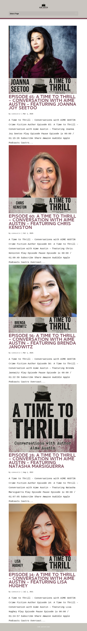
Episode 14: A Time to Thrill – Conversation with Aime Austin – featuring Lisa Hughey (42, 580)
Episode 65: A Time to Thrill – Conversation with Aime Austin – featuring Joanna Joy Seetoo (42, 103)
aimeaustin (16, 114)
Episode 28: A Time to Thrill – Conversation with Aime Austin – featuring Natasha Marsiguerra (42, 461)
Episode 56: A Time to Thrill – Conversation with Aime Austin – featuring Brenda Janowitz (42, 341)
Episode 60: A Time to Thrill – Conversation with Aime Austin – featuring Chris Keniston (42, 222)
